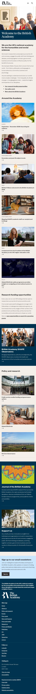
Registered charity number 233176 (11, 680)
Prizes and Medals (7, 627)
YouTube (4, 653)
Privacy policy (6, 685)
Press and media (6, 621)
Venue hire (5, 637)
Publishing (4, 629)
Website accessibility (8, 690)
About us (4, 608)
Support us (5, 624)
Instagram (4, 650)
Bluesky (4, 656)
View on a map (6, 672)
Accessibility (5, 674)
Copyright (4, 682)
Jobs (3, 634)
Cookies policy (6, 687)
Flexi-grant (5, 616)
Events (3, 613)
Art (3, 632)
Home (3, 606)
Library (4, 640)
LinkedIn (4, 648)
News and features (7, 619)
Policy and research (7, 611)
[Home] (7, 3)
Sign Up (5, 574)
